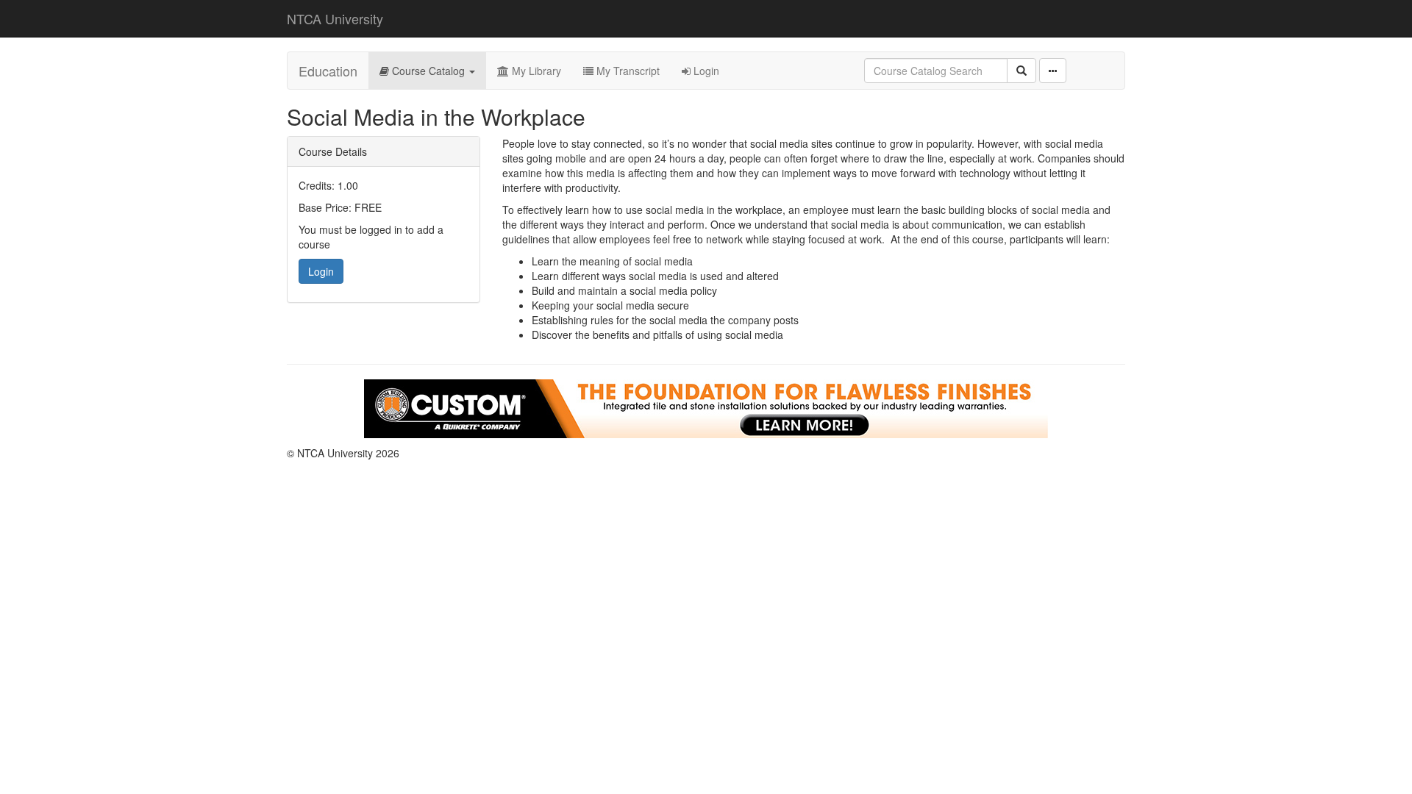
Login (705, 70)
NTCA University (335, 18)
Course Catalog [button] (428, 70)
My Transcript (626, 70)
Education (328, 70)
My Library (535, 70)
